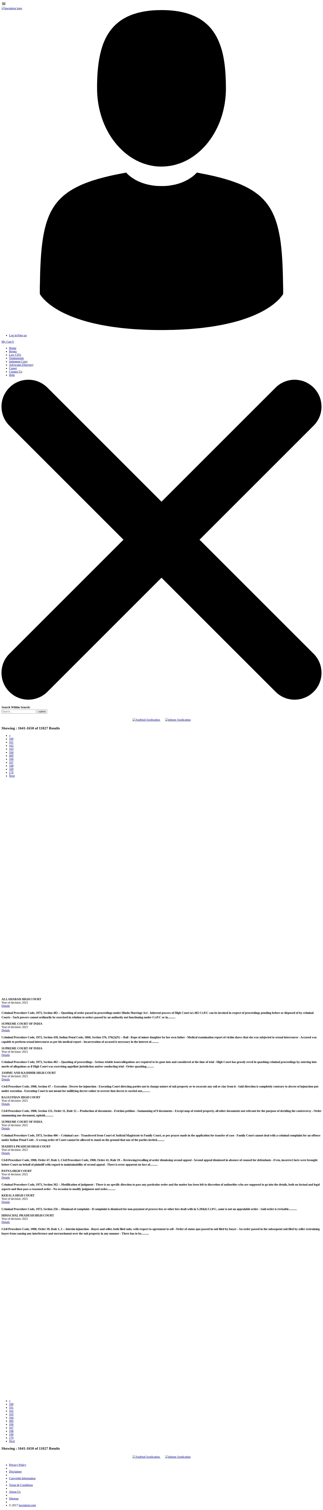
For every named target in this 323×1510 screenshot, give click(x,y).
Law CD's (15, 354)
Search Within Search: (15, 707)
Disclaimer (15, 1471)
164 (11, 752)
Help (12, 375)
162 (11, 745)
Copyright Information (22, 1478)
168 (11, 765)
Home (12, 348)
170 (11, 772)
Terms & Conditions (21, 1485)
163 (11, 749)
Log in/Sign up (18, 335)
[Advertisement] (161, 807)
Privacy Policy (17, 1464)
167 (11, 762)
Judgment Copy (18, 361)
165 (11, 755)
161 (11, 742)
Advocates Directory (21, 364)
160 (11, 738)
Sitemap (14, 1498)
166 (11, 759)
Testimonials (16, 358)
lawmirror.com (27, 1505)
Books (13, 351)
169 (11, 769)
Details (5, 1005)
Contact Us (15, 371)
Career (13, 368)
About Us (15, 1491)
